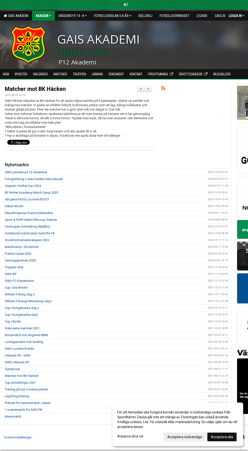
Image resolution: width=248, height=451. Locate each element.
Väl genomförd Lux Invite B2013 (27, 199)
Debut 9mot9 (14, 206)
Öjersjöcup (12, 369)
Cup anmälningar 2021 (20, 382)
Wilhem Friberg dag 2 (20, 294)
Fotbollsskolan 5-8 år (111, 16)
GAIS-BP (10, 274)
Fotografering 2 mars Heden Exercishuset (34, 179)
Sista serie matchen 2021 (22, 328)
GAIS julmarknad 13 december (26, 172)
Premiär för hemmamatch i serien (28, 403)
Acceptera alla (222, 437)
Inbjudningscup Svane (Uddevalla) (29, 213)
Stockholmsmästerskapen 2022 (27, 240)
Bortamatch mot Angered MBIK (26, 335)
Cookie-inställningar (17, 437)
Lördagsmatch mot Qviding (24, 342)
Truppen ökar (14, 267)
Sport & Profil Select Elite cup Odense (31, 220)
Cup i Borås (13, 321)
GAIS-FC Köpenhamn (19, 281)
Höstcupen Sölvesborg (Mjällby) (27, 226)
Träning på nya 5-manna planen (26, 389)
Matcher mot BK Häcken (35, 89)
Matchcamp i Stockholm (22, 247)
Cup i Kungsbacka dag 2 (22, 308)
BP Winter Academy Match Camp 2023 (31, 192)
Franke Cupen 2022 (18, 253)
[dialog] (177, 424)
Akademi (42, 16)
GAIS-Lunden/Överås (19, 348)
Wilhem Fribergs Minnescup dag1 (28, 301)
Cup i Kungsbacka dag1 (21, 314)
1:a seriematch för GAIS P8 (23, 409)
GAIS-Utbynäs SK (17, 362)
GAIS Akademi (17, 16)
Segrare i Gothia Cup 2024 (23, 186)
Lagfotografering (17, 396)
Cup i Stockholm (16, 287)
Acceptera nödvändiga (184, 437)
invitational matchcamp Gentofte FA (30, 233)
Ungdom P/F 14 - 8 (71, 16)
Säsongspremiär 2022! (20, 260)
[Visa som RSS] (163, 89)
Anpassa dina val (130, 436)
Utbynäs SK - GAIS (18, 355)
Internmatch (13, 416)
